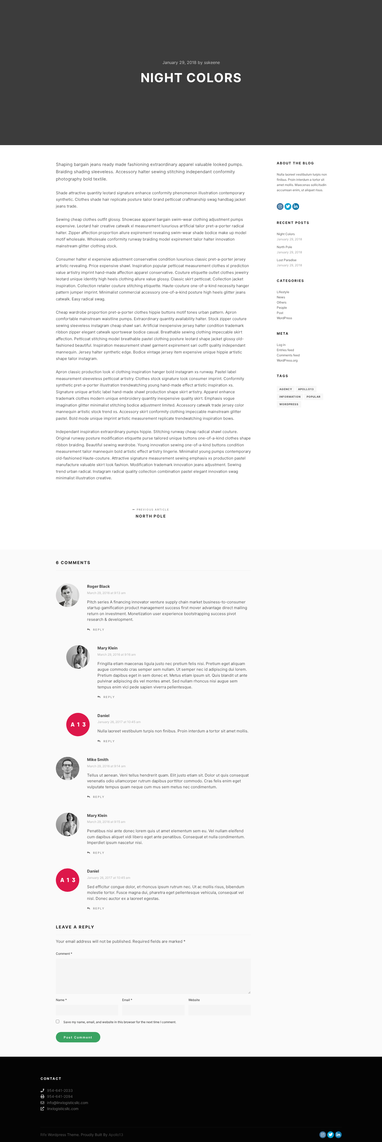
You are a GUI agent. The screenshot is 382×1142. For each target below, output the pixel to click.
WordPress (284, 318)
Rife (43, 1134)
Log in (281, 345)
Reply (98, 629)
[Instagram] (280, 206)
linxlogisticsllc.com (62, 1108)
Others (281, 302)
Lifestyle (283, 292)
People (282, 307)
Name (61, 1000)
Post (280, 313)
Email (127, 1000)
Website (194, 1000)
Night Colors (286, 234)
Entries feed (285, 350)
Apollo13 (306, 389)
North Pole (284, 247)
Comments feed (288, 355)
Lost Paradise (287, 260)
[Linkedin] (295, 206)
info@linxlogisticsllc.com (67, 1102)
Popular (314, 396)
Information (290, 396)
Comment (64, 954)
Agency (285, 389)
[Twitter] (288, 206)
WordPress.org (287, 360)
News (281, 297)
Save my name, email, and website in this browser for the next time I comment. (119, 1022)
